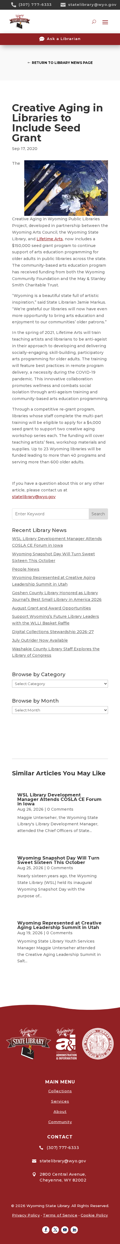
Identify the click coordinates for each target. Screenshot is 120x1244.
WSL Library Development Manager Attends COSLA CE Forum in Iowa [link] (59, 799)
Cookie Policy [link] (94, 1215)
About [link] (60, 1111)
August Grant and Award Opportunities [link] (51, 608)
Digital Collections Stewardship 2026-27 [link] (53, 631)
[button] (45, 1229)
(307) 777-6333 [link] (35, 4)
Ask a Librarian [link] (64, 38)
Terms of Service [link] (60, 1215)
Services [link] (60, 1101)
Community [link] (60, 1122)
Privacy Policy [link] (26, 1215)
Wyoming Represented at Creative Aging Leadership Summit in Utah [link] (59, 925)
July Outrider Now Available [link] (40, 640)
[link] (15, 4)
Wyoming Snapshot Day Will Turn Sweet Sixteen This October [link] (58, 860)
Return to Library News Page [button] (62, 63)
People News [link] (25, 569)
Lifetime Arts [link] (50, 238)
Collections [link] (60, 1091)
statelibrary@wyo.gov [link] (92, 4)
